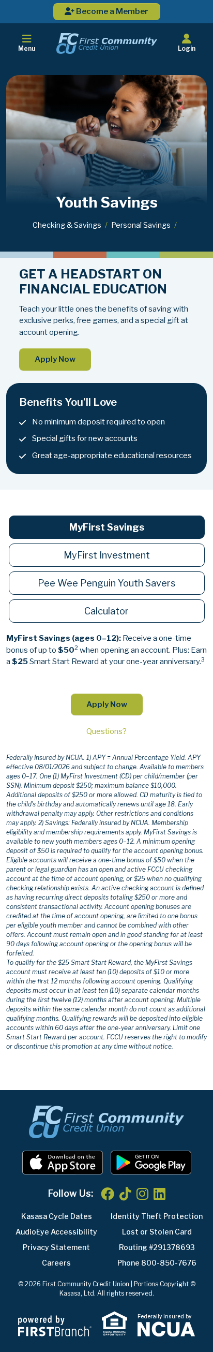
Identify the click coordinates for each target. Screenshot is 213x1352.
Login (186, 48)
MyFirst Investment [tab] (107, 555)
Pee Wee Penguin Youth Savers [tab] (106, 583)
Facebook (107, 1193)
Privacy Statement (56, 1247)
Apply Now (55, 359)
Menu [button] (26, 48)
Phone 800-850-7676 (156, 1262)
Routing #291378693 (157, 1247)
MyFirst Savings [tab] (106, 527)
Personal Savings (141, 225)
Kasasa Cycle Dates (56, 1216)
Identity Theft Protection (157, 1216)
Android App (151, 1162)
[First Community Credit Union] (106, 43)
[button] (186, 43)
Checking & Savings (67, 225)
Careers (56, 1262)
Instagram (142, 1193)
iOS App (62, 1162)
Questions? (106, 731)
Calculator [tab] (106, 611)
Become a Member (111, 11)
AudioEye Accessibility (56, 1231)
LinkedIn (159, 1193)
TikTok (125, 1193)
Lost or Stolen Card (157, 1231)
